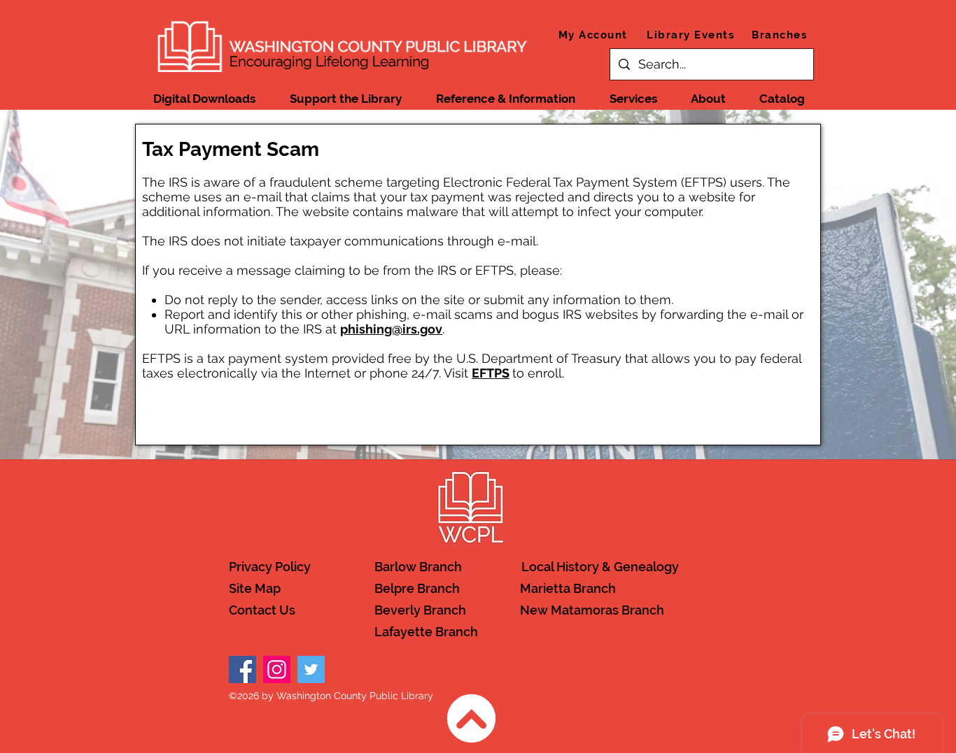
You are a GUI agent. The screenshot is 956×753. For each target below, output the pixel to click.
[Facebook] (242, 669)
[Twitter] (311, 669)
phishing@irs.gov (391, 329)
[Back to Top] (471, 718)
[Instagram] (276, 669)
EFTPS (490, 373)
